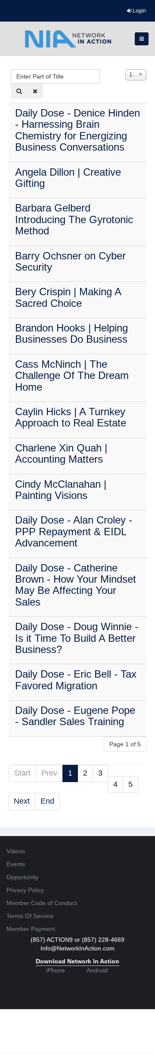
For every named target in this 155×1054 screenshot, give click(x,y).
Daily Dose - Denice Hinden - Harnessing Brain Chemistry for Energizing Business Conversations (77, 130)
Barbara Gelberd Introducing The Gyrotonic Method (74, 219)
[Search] (19, 91)
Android (97, 970)
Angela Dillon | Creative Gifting (68, 177)
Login (138, 11)
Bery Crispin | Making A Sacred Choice (68, 297)
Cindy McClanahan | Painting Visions (60, 489)
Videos (15, 851)
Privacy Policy (25, 890)
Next (22, 801)
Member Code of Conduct (41, 902)
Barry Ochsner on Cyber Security (70, 261)
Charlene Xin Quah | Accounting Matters (61, 453)
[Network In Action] (68, 38)
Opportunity (22, 877)
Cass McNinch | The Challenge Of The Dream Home (72, 375)
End (47, 801)
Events (15, 864)
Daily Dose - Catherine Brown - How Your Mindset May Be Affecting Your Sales (75, 585)
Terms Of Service (29, 915)
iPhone (55, 970)
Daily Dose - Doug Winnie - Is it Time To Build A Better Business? (76, 638)
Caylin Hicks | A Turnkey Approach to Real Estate (70, 417)
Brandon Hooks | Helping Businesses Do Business (71, 333)
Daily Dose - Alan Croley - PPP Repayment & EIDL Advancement (73, 531)
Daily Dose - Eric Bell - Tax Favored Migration (75, 679)
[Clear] (35, 91)
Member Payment (30, 928)
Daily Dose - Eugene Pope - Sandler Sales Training (75, 715)
